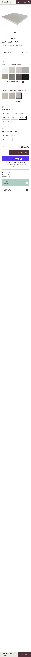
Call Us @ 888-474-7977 (8, 189)
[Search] (20, 2)
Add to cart (19, 152)
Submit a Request (7, 182)
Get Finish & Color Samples (11, 82)
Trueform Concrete (6, 2)
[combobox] (20, 2)
